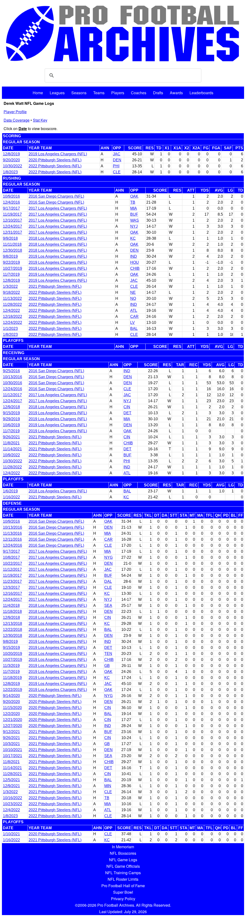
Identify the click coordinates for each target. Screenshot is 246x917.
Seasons (78, 92)
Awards (176, 92)
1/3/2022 (10, 286)
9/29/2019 (11, 419)
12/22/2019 (12, 690)
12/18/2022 (12, 316)
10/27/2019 (12, 268)
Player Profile (15, 111)
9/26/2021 (11, 437)
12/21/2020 (12, 720)
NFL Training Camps (123, 872)
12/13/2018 (12, 624)
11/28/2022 (12, 304)
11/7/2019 (11, 274)
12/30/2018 (12, 250)
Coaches (138, 92)
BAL (134, 329)
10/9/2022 (11, 455)
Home (38, 92)
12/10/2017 (12, 220)
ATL (133, 310)
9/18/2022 (11, 292)
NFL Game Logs (123, 859)
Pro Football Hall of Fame (123, 885)
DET (127, 413)
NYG (108, 557)
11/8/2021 (11, 443)
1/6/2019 (10, 491)
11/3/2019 (11, 666)
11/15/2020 (12, 708)
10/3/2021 (11, 744)
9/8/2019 (10, 256)
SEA (108, 605)
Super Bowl (123, 892)
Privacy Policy (123, 898)
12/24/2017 (12, 226)
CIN (126, 407)
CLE (117, 172)
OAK (134, 196)
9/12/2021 (11, 732)
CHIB (135, 268)
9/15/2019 (11, 413)
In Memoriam (123, 846)
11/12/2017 (12, 395)
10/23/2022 (12, 804)
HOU (134, 262)
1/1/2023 (10, 329)
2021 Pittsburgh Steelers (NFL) (55, 286)
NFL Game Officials (123, 866)
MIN (107, 786)
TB (132, 202)
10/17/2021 (12, 756)
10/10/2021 (12, 750)
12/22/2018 (12, 630)
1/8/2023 (10, 172)
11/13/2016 (12, 533)
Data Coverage (17, 120)
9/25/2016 (11, 371)
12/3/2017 (11, 587)
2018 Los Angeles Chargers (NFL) (58, 238)
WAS (134, 220)
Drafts (158, 92)
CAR (134, 316)
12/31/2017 (12, 232)
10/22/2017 (12, 563)
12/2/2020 (11, 714)
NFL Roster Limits (123, 879)
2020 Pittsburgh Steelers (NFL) (55, 160)
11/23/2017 (12, 581)
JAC (116, 154)
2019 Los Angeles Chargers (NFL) (58, 154)
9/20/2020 (11, 160)
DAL (108, 581)
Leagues (57, 92)
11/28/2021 (12, 774)
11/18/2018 (12, 611)
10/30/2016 (12, 383)
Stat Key (40, 120)
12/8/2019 (11, 154)
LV (132, 322)
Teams (99, 92)
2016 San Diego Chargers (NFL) (56, 196)
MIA (133, 208)
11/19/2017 (12, 214)
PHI (116, 166)
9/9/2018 (10, 238)
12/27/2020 (12, 726)
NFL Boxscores (123, 853)
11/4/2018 (11, 605)
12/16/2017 (12, 593)
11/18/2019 (12, 678)
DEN (117, 160)
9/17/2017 (11, 208)
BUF (134, 214)
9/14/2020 (11, 696)
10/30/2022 (12, 166)
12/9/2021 (11, 786)
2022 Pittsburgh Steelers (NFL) (55, 166)
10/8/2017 (11, 557)
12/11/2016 (12, 539)
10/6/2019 (11, 425)
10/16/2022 (12, 798)
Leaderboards (201, 92)
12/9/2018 (11, 407)
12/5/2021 (11, 780)
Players (117, 92)
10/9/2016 (11, 196)
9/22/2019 (11, 262)
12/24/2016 (12, 389)
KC (133, 238)
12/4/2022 (11, 310)
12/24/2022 (12, 322)
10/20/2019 (12, 654)
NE (133, 292)
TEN (108, 654)
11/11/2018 (12, 244)
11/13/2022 (12, 298)
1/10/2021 (11, 834)
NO (133, 298)
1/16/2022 (11, 497)
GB (107, 666)
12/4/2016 (11, 202)
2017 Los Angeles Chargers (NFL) (58, 208)
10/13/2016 (12, 377)
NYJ (134, 226)
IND (133, 256)
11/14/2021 (12, 449)
